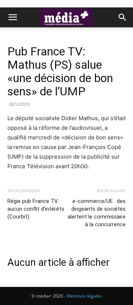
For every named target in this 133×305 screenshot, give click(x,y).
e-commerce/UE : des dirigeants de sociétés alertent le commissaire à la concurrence (97, 213)
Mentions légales (84, 296)
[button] (12, 17)
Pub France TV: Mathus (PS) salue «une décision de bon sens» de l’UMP (60, 71)
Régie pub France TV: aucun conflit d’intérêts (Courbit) (35, 209)
